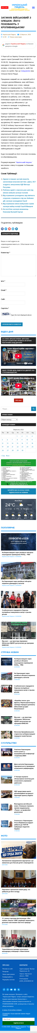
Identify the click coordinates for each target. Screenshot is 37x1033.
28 (13, 450)
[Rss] (18, 989)
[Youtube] (11, 989)
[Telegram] (15, 989)
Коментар (5, 253)
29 (18, 450)
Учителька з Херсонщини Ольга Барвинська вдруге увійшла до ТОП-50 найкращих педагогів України (23, 825)
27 (8, 450)
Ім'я (3, 281)
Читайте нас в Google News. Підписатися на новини (18, 491)
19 (2, 447)
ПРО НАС (18, 400)
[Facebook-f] (4, 989)
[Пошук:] (16, 409)
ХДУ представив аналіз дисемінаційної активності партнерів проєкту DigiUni (23, 793)
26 (3, 450)
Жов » (8, 456)
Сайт (3, 299)
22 (17, 447)
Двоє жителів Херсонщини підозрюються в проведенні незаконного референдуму (24, 766)
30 (22, 450)
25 (32, 447)
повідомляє (25, 71)
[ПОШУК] (33, 409)
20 (8, 447)
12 (2, 443)
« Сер (3, 456)
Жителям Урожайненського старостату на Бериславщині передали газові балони (24, 734)
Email (3, 290)
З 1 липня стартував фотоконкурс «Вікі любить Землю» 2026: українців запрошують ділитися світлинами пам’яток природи (18, 920)
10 (27, 440)
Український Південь (19, 6)
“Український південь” (23, 162)
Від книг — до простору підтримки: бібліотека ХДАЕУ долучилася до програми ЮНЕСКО (18, 643)
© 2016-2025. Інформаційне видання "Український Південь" (18, 1027)
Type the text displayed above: (21, 315)
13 (7, 443)
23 (22, 447)
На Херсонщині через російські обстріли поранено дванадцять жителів (24, 675)
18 (32, 443)
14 (12, 443)
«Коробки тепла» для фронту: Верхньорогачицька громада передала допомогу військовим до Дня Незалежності (24, 705)
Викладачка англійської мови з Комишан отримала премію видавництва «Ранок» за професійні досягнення (24, 808)
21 (12, 447)
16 (22, 443)
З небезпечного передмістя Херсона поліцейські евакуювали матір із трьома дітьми (16, 612)
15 (17, 443)
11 (32, 440)
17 (27, 443)
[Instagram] (7, 989)
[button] (33, 7)
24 (27, 447)
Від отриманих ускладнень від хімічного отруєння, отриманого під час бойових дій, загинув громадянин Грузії (19, 198)
